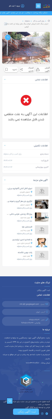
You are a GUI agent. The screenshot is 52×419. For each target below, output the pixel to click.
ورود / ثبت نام (14, 5)
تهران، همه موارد (25, 217)
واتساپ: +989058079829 (30, 322)
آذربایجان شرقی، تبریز (23, 243)
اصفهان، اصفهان (25, 205)
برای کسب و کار (38, 20)
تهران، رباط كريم (25, 230)
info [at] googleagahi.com (29, 304)
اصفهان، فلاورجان (25, 192)
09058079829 (34, 319)
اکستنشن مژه (27, 226)
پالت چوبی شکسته (25, 252)
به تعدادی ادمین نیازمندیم (22, 239)
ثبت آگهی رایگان (43, 290)
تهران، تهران (26, 256)
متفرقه (27, 20)
